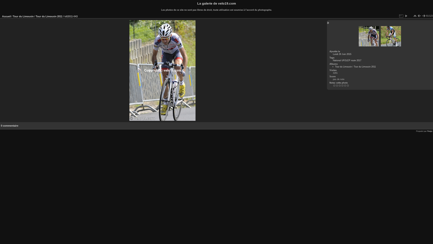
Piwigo (429, 131)
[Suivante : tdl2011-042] (423, 16)
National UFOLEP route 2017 (347, 60)
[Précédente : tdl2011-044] (419, 16)
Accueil (6, 16)
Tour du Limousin (23, 16)
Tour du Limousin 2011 (49, 16)
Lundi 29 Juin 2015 (342, 54)
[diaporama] (406, 16)
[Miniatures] (415, 16)
